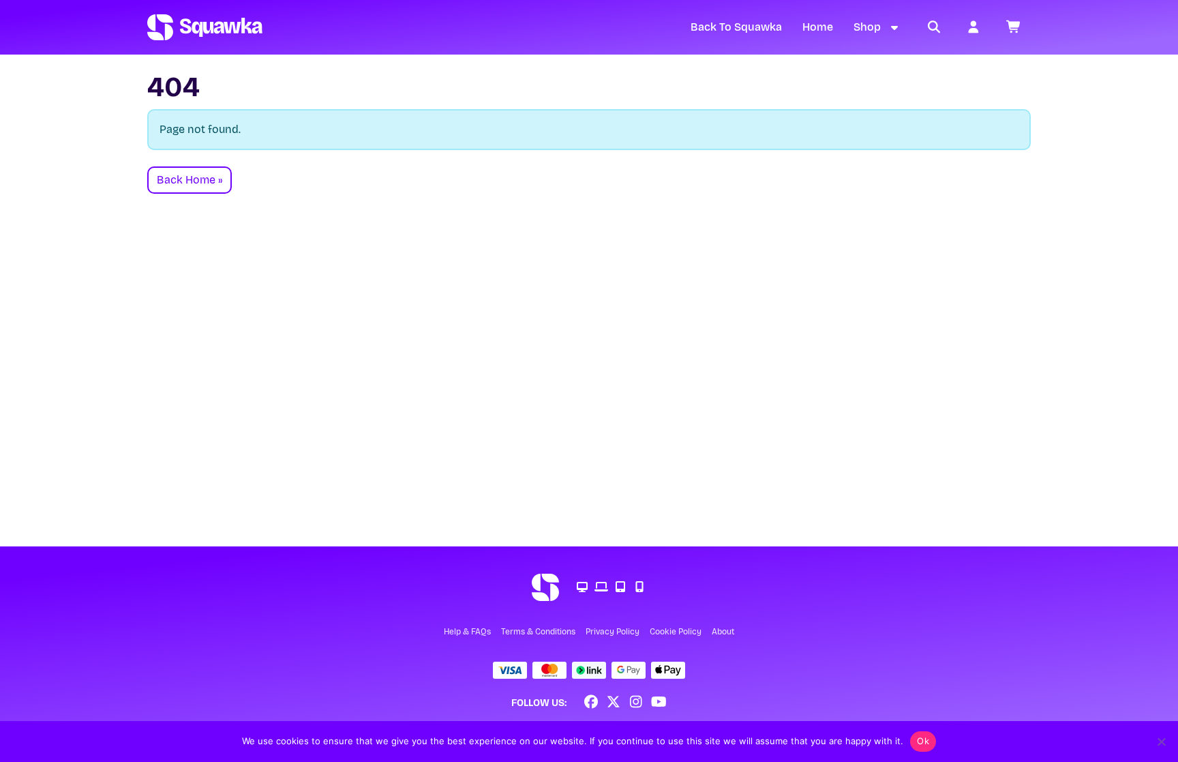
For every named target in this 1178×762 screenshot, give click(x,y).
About (723, 631)
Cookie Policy (675, 631)
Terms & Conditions (538, 631)
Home (817, 26)
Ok (923, 740)
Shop (867, 26)
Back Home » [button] (189, 179)
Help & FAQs (467, 631)
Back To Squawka (736, 26)
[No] (1161, 741)
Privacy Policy (612, 631)
